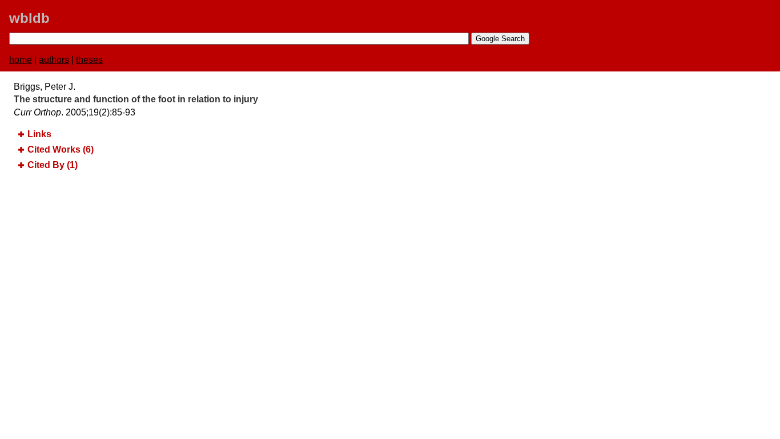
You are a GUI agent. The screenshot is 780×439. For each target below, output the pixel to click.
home (20, 60)
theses (89, 60)
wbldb (29, 18)
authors (54, 60)
